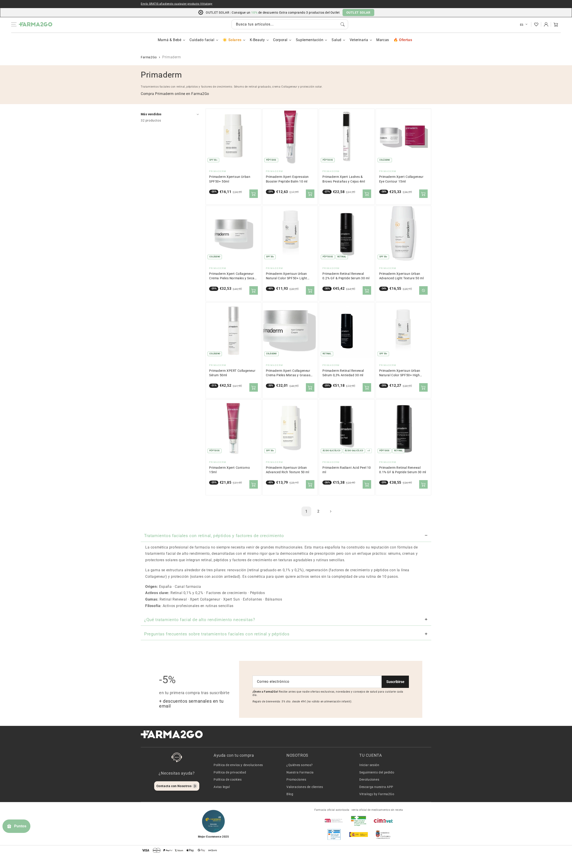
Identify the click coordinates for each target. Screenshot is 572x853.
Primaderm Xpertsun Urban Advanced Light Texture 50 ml (401, 276)
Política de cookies (228, 779)
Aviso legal (222, 787)
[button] (556, 24)
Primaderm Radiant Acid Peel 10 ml (346, 470)
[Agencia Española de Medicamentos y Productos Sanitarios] (334, 820)
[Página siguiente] (330, 511)
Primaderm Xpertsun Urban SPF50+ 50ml (229, 179)
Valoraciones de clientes (304, 787)
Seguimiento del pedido (376, 772)
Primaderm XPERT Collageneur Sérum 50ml (232, 373)
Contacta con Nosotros (174, 786)
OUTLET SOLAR (358, 12)
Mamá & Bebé (169, 40)
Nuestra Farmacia (300, 772)
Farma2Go (149, 57)
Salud (336, 40)
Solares (234, 40)
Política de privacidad (230, 772)
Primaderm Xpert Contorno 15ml (229, 470)
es (522, 24)
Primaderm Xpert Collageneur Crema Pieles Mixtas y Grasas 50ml (288, 373)
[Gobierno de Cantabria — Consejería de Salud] (383, 834)
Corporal (280, 40)
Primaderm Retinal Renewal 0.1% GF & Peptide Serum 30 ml (402, 470)
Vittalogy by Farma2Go (376, 794)
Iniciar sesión (369, 765)
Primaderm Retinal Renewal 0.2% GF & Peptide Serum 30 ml (345, 276)
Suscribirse (395, 682)
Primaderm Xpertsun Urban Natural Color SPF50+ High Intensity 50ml (399, 373)
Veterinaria (359, 40)
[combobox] (289, 24)
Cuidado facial (201, 40)
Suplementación (309, 40)
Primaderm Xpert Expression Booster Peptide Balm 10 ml (287, 179)
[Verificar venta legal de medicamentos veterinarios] (334, 834)
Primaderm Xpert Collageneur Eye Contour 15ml (401, 179)
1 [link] (306, 511)
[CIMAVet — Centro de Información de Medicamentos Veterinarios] (383, 820)
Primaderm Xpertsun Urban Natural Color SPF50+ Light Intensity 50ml (286, 276)
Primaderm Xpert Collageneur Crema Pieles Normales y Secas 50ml (232, 276)
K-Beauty (257, 40)
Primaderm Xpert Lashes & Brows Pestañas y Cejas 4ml (343, 179)
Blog (289, 794)
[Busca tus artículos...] (342, 24)
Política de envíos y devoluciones (238, 765)
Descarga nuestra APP (376, 787)
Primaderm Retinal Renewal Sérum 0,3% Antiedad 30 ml (343, 373)
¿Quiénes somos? (299, 765)
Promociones (296, 779)
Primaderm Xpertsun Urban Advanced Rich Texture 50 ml (287, 470)
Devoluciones (369, 779)
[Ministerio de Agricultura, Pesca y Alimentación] (358, 834)
